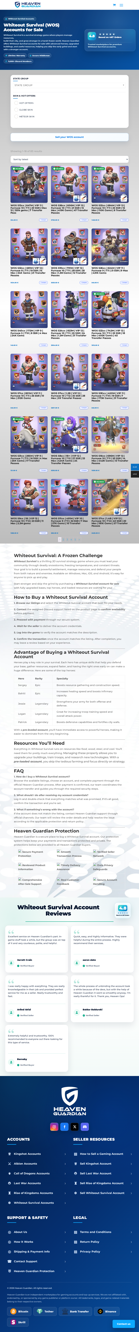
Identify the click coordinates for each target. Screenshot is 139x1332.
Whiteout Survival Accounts (40, 1202)
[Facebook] (64, 1127)
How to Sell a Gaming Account (106, 1153)
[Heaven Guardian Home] (69, 1101)
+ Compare (43, 220)
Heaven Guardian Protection (40, 1271)
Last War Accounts (40, 1183)
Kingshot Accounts (40, 1153)
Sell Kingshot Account (106, 1163)
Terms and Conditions (106, 1232)
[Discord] (85, 1127)
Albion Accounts (40, 1163)
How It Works (40, 1241)
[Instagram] (54, 1127)
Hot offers (26, 103)
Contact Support (40, 1261)
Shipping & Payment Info (40, 1251)
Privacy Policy (106, 1251)
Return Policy (106, 1241)
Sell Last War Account (106, 1173)
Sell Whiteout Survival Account (106, 1193)
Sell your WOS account (69, 137)
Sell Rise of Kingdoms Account (106, 1183)
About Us (40, 1232)
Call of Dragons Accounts (40, 1173)
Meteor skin (27, 116)
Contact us (124, 1323)
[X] (75, 1127)
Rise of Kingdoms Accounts (40, 1193)
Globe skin (26, 110)
